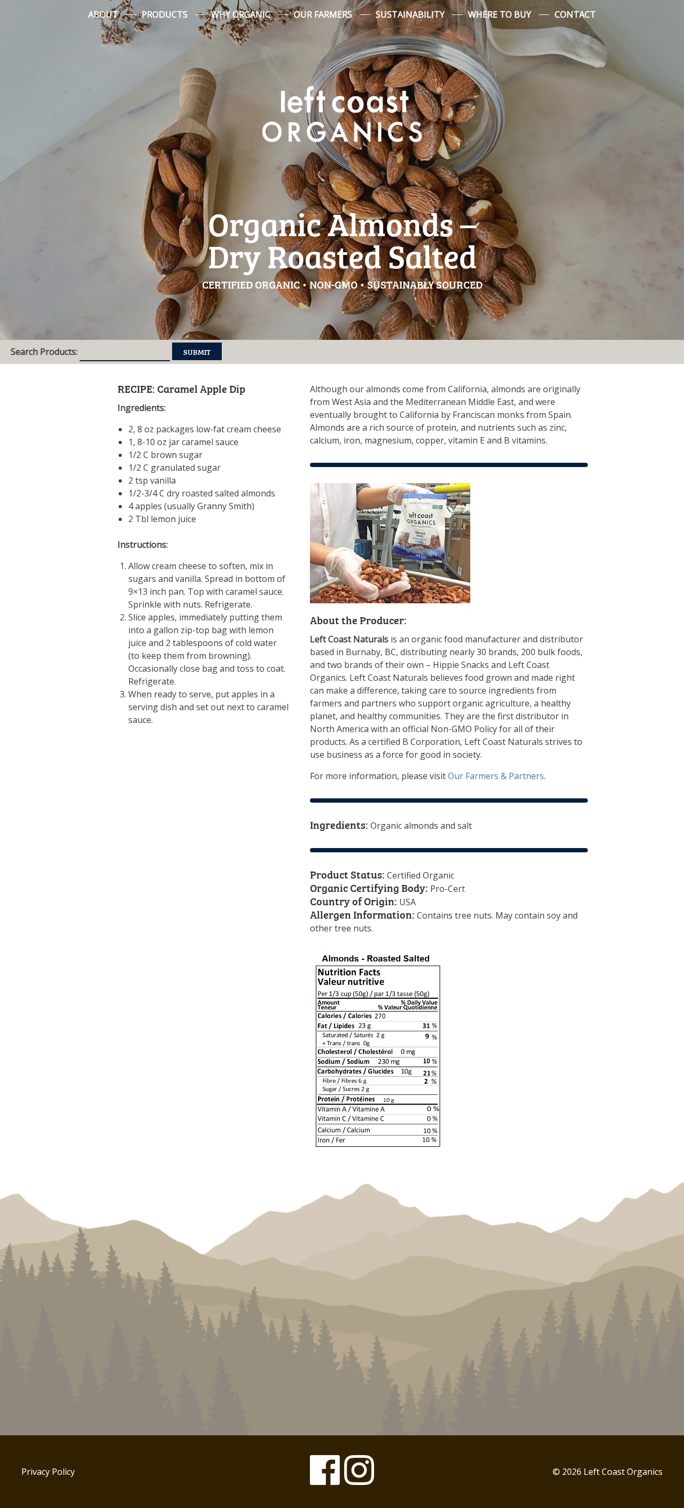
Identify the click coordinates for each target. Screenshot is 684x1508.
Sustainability (410, 14)
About (103, 14)
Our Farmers (323, 14)
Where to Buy (499, 14)
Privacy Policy (48, 1472)
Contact (575, 14)
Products (165, 14)
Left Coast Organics (342, 113)
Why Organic (240, 14)
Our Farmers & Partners (496, 776)
